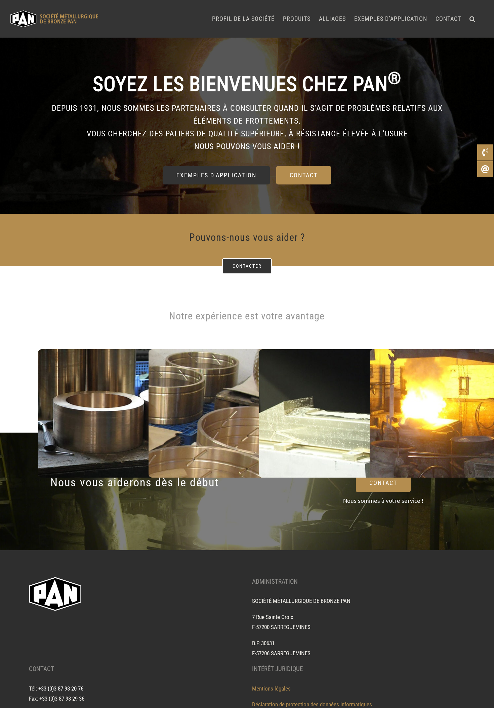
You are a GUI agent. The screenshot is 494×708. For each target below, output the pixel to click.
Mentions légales (271, 688)
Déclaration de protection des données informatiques (312, 704)
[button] (472, 19)
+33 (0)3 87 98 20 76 (60, 688)
